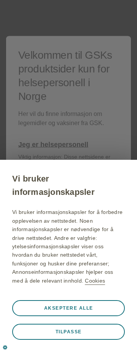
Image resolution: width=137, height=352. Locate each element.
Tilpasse (69, 331)
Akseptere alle (68, 308)
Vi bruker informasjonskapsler (53, 185)
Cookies (95, 281)
